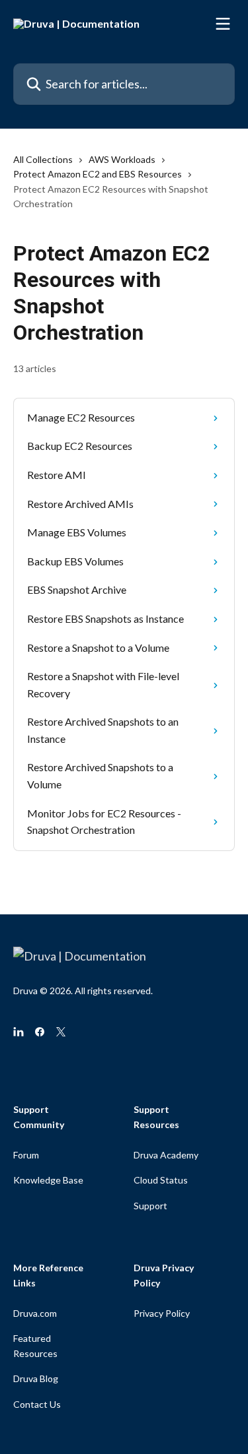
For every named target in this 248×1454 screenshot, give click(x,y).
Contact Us (37, 1404)
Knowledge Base (48, 1179)
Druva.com (35, 1313)
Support (150, 1205)
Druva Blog (35, 1378)
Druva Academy (166, 1154)
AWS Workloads (122, 159)
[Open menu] (223, 24)
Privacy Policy (162, 1313)
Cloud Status (161, 1179)
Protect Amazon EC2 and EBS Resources (97, 173)
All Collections (43, 159)
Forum (26, 1154)
